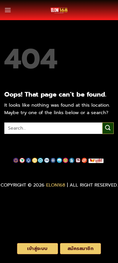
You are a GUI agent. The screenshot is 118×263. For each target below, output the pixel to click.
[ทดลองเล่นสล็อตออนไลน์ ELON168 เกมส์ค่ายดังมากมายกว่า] (59, 10)
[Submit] (108, 128)
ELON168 (55, 185)
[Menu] (7, 10)
